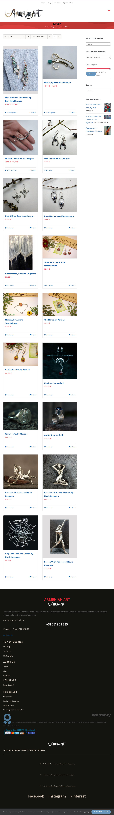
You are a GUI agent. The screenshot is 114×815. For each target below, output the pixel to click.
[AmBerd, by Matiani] (60, 416)
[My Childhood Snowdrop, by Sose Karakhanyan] (20, 70)
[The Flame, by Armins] (60, 304)
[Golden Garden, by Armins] (20, 354)
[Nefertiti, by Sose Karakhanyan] (20, 195)
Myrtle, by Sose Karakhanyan (57, 82)
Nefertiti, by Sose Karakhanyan (19, 216)
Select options (11, 112)
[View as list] (59, 37)
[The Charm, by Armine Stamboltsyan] (60, 247)
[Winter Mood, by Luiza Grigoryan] (20, 252)
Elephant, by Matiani (54, 383)
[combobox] (98, 44)
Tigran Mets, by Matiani (16, 434)
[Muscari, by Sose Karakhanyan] (20, 137)
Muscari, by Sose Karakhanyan (19, 159)
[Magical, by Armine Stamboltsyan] (20, 304)
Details (33, 112)
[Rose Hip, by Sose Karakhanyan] (60, 195)
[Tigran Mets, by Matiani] (20, 416)
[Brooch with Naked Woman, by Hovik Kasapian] (60, 471)
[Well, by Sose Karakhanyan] (60, 137)
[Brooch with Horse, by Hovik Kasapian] (20, 471)
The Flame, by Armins (54, 320)
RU (12, 635)
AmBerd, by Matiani (53, 435)
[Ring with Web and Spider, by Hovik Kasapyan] (20, 532)
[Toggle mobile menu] (109, 10)
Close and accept (101, 812)
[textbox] (98, 57)
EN (8, 635)
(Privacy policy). (85, 812)
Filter (91, 74)
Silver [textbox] (97, 44)
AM (4, 635)
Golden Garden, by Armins (17, 370)
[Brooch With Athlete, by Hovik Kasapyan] (60, 536)
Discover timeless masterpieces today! (24, 750)
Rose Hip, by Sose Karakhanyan (59, 216)
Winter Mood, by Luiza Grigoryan (20, 274)
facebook (36, 796)
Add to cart (49, 170)
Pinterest (78, 796)
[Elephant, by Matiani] (60, 361)
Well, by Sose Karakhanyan (57, 158)
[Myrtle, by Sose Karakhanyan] (60, 62)
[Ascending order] (28, 36)
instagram (57, 796)
